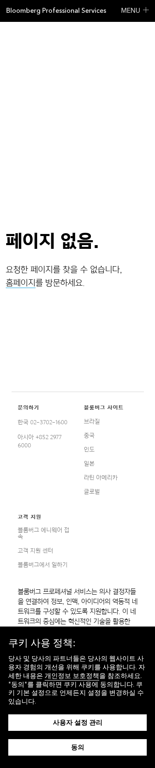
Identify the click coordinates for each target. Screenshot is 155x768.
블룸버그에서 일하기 (43, 564)
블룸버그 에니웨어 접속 (43, 533)
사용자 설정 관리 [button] (78, 722)
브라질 (92, 421)
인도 (89, 449)
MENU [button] (130, 10)
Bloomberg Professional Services (56, 10)
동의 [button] (77, 747)
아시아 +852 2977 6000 (40, 441)
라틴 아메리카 (101, 477)
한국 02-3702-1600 (42, 422)
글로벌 (92, 491)
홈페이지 (21, 283)
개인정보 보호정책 (72, 675)
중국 (89, 435)
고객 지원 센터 (35, 550)
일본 (89, 463)
